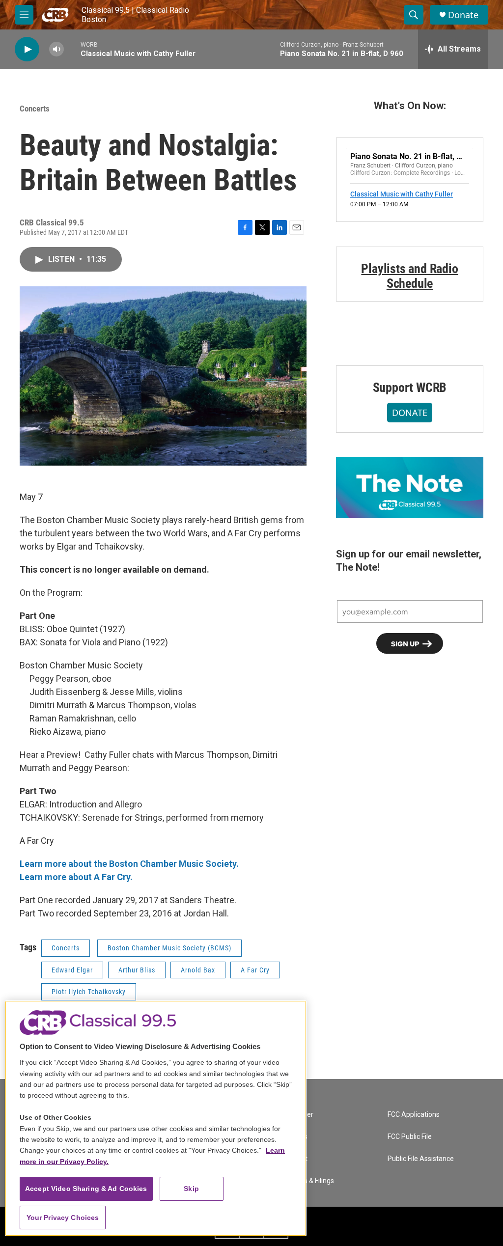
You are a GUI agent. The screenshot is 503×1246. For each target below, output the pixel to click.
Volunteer (298, 1114)
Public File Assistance (421, 1159)
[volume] (56, 49)
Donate (463, 15)
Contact (295, 1159)
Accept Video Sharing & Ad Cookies (86, 1188)
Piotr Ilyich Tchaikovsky (89, 992)
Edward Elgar (72, 970)
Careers (295, 1136)
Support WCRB (410, 387)
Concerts (35, 108)
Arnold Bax (198, 970)
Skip (191, 1188)
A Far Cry (255, 970)
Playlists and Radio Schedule (409, 276)
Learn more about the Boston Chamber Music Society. (129, 863)
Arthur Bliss (136, 970)
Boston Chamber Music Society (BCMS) (169, 948)
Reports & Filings (308, 1181)
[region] (156, 1118)
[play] (27, 49)
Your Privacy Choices (63, 1217)
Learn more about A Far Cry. (76, 877)
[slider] (72, 49)
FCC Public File (410, 1136)
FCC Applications (414, 1114)
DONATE (409, 412)
